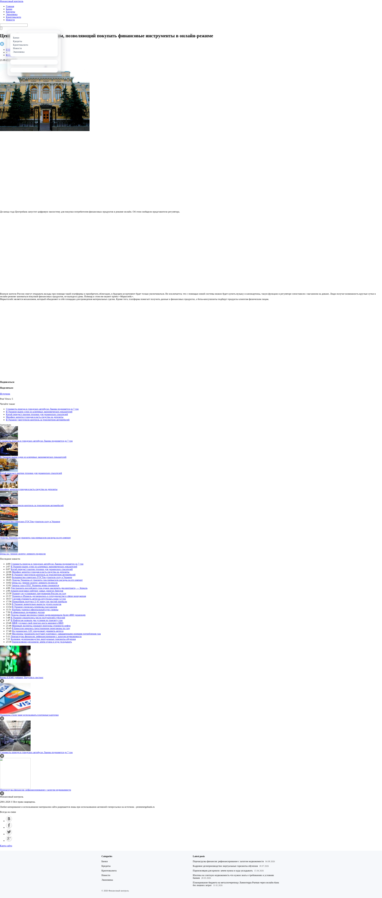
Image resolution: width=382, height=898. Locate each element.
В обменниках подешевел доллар (28, 612)
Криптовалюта (13, 17)
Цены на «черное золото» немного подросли (23, 554)
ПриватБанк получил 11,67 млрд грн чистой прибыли (39, 601)
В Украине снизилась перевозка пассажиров (34, 607)
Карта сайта (6, 845)
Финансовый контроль (11, 1)
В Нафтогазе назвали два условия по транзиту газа (37, 620)
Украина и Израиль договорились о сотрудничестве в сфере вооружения (49, 596)
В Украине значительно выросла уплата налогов (36, 604)
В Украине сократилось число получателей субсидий (38, 617)
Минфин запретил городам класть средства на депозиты (34, 417)
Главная (10, 6)
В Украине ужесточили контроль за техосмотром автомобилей (38, 419)
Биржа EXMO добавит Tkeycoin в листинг (21, 677)
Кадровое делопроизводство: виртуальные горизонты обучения (43, 639)
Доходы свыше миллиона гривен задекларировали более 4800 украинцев (48, 615)
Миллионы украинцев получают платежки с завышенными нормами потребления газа (56, 633)
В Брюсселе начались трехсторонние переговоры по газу (41, 628)
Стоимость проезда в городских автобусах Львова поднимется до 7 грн (42, 409)
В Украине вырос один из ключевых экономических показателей (39, 411)
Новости (10, 20)
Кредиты (10, 11)
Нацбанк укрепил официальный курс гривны (35, 609)
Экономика (11, 14)
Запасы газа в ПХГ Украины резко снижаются (35, 585)
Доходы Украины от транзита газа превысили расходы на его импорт (35, 537)
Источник (5, 394)
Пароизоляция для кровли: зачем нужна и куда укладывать (42, 642)
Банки (9, 9)
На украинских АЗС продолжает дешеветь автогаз (37, 631)
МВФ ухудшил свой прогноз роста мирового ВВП (37, 623)
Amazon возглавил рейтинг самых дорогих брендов (37, 591)
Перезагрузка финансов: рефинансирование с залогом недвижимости (46, 636)
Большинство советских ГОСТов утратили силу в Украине (30, 521)
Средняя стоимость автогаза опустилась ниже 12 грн (39, 599)
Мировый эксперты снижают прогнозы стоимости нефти (41, 625)
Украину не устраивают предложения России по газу (39, 593)
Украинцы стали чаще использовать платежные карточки (29, 715)
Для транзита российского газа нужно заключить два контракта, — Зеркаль (49, 588)
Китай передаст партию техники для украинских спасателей (37, 414)
